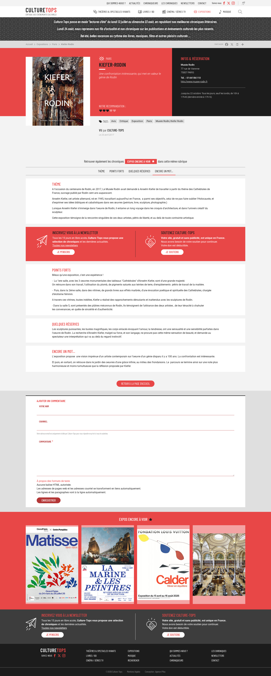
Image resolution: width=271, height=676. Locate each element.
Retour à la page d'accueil (135, 383)
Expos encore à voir (138, 161)
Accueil (29, 44)
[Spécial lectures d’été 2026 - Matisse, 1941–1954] (52, 564)
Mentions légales (133, 671)
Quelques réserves (139, 171)
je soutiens (172, 252)
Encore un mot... (164, 171)
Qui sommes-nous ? (116, 3)
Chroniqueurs (150, 3)
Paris (54, 44)
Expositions (204, 11)
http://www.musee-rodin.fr (194, 81)
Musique (227, 11)
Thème (101, 171)
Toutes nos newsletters (65, 245)
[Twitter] (59, 655)
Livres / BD (148, 11)
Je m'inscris (63, 252)
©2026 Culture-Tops (114, 671)
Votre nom (44, 406)
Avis (113, 121)
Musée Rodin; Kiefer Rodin (169, 121)
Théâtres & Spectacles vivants (114, 11)
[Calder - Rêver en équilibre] (163, 564)
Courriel (43, 421)
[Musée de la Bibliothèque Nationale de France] (219, 564)
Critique (124, 121)
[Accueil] (41, 11)
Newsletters (187, 3)
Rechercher (240, 11)
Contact (202, 3)
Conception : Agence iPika (155, 671)
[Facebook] (55, 655)
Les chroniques (169, 3)
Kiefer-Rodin (67, 44)
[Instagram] (64, 655)
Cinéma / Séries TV (176, 11)
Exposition (137, 121)
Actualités (134, 3)
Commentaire (45, 441)
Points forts (116, 171)
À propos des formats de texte (53, 481)
